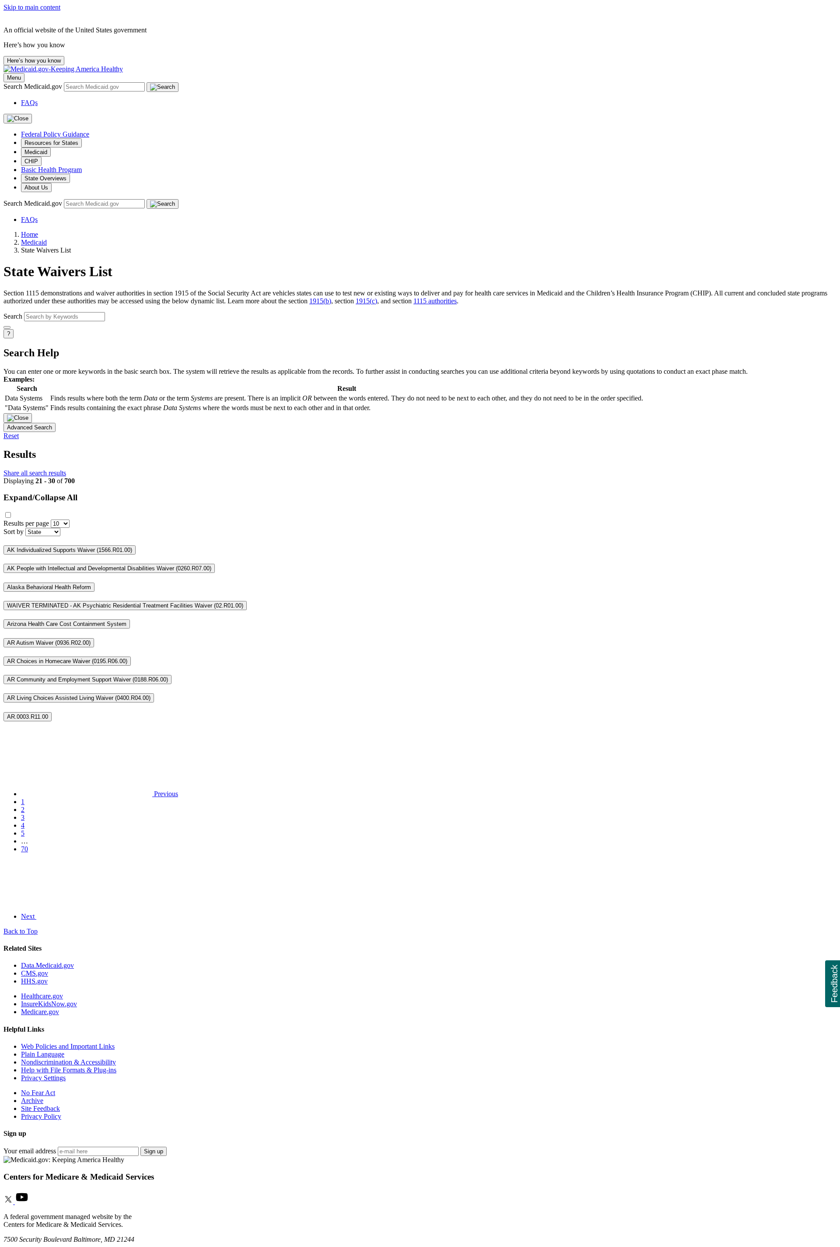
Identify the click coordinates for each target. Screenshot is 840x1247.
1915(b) (320, 301)
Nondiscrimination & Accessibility (68, 1062)
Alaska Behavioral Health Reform (49, 587)
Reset (11, 435)
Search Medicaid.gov (34, 86)
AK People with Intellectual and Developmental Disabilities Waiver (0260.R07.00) (109, 568)
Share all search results (35, 473)
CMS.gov (34, 973)
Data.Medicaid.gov (47, 965)
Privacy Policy (41, 1116)
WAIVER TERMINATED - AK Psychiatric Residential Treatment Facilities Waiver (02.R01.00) (125, 605)
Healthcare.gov (42, 996)
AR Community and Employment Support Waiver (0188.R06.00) (87, 679)
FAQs (29, 102)
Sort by (14, 531)
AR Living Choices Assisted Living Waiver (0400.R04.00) (78, 698)
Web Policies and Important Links (68, 1046)
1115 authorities (435, 301)
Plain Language (42, 1054)
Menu (14, 77)
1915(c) (366, 301)
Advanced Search (29, 427)
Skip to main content (32, 7)
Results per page (26, 523)
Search (13, 316)
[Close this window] (18, 418)
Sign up (153, 1151)
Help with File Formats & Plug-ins (68, 1070)
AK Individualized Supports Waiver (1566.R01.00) (69, 550)
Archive (32, 1100)
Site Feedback (40, 1108)
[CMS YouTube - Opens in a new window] (22, 1201)
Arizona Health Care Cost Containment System (66, 624)
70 (24, 849)
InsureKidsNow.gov (49, 1004)
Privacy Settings (43, 1078)
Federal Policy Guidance (55, 134)
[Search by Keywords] (7, 327)
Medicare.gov (40, 1011)
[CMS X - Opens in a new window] (9, 1201)
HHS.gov (34, 981)
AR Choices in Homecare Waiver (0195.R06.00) (67, 661)
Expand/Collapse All (40, 497)
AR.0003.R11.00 (27, 716)
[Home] (63, 69)
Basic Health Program (51, 169)
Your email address (30, 1151)
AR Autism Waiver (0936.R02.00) (49, 642)
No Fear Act (38, 1092)
